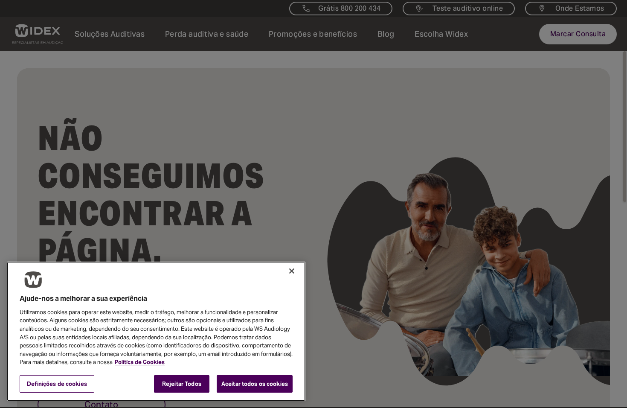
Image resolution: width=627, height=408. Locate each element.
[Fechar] (291, 271)
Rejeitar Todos (181, 383)
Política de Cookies (140, 362)
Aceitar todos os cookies (254, 383)
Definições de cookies (57, 383)
